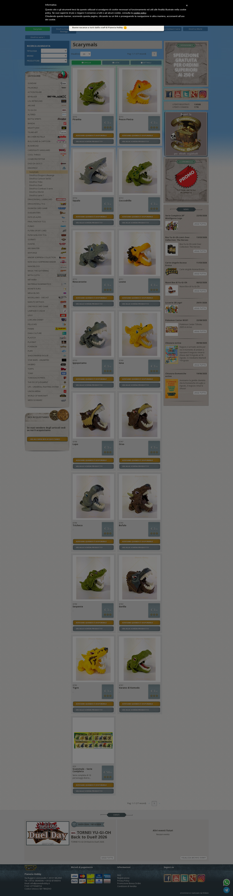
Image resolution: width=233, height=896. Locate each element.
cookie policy (139, 13)
